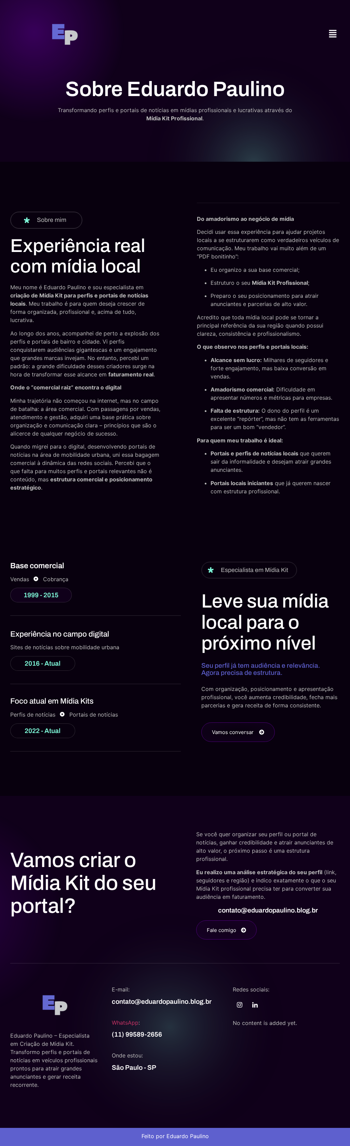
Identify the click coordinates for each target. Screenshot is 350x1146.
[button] (333, 34)
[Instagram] (239, 1005)
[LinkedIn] (255, 1005)
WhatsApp (125, 1022)
